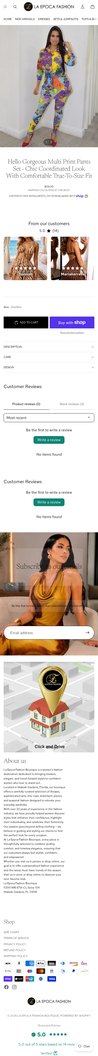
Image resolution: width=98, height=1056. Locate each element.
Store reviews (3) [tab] (71, 404)
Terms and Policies (49, 1025)
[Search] (15, 7)
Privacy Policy (15, 944)
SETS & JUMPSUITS (65, 19)
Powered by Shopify (75, 1016)
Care (7, 357)
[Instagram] (14, 987)
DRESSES (44, 19)
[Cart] (93, 7)
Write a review (49, 439)
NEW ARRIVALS (25, 19)
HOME (7, 19)
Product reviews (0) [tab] (26, 404)
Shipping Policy (16, 956)
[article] (25, 258)
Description (13, 347)
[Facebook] (6, 987)
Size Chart (11, 932)
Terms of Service (16, 938)
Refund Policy (15, 950)
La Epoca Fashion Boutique (38, 1016)
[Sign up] (87, 632)
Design (9, 367)
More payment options (72, 332)
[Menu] (5, 7)
